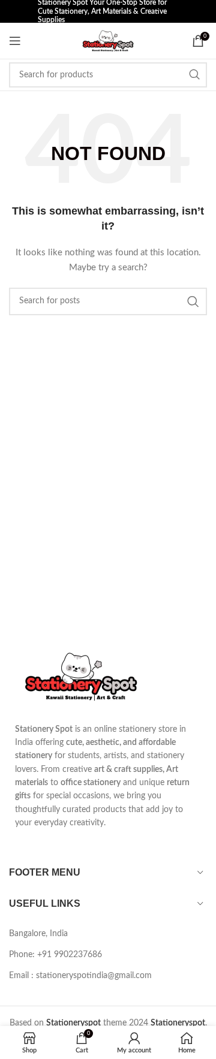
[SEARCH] (194, 75)
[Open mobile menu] (15, 41)
